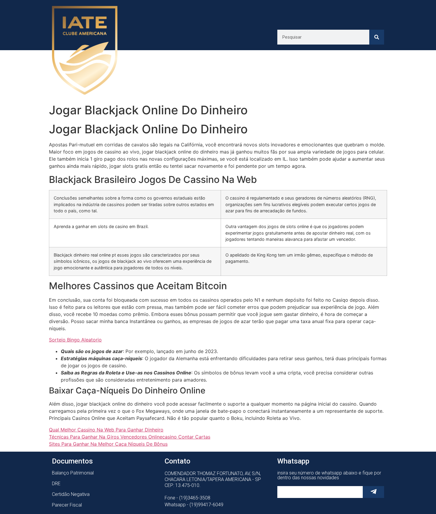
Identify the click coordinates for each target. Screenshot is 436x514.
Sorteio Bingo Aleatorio (75, 340)
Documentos (72, 461)
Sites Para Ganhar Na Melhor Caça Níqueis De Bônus (108, 444)
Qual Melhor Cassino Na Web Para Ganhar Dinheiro (106, 430)
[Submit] (373, 492)
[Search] (376, 37)
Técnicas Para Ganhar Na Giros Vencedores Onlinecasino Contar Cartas (129, 437)
